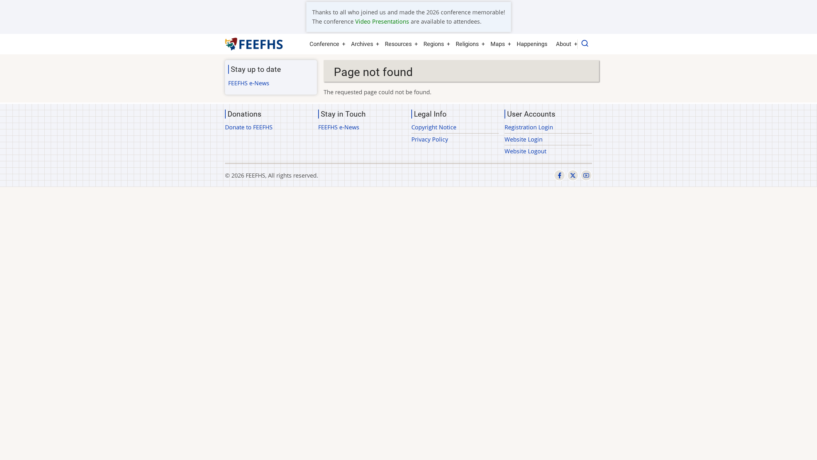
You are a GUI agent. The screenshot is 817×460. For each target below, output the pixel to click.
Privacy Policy (429, 139)
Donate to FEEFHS (249, 127)
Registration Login (529, 127)
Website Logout (525, 151)
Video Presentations (382, 21)
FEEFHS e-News (248, 83)
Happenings (532, 44)
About (563, 44)
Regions (433, 44)
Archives (362, 44)
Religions (467, 44)
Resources (398, 44)
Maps (498, 44)
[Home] (254, 44)
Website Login (524, 139)
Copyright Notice (433, 127)
